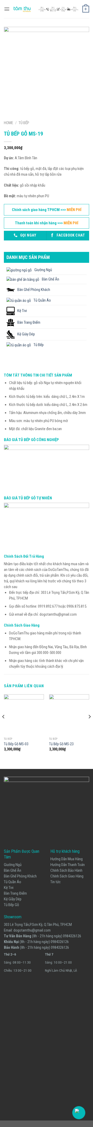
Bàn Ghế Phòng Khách (20, 876)
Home (8, 122)
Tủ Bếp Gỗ (11, 904)
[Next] (89, 727)
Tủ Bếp (24, 122)
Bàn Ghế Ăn (12, 870)
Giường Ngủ (12, 864)
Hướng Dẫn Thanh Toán (67, 864)
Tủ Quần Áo (12, 882)
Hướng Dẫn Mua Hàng (66, 859)
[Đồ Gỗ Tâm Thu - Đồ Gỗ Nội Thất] (46, 9)
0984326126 (72, 936)
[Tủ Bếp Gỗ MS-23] (69, 714)
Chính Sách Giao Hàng (66, 876)
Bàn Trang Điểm (15, 893)
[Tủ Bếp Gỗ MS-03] (24, 714)
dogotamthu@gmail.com (32, 930)
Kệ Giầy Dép (12, 899)
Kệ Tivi (8, 887)
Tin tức (55, 882)
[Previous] (3, 727)
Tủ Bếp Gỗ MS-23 (61, 744)
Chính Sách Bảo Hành (66, 870)
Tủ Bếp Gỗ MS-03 (16, 744)
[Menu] (7, 9)
